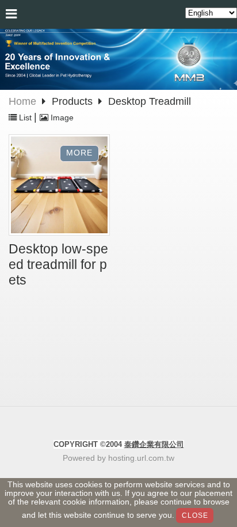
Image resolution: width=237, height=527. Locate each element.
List (25, 117)
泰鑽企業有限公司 (154, 444)
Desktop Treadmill (149, 101)
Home (22, 101)
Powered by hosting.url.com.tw (118, 458)
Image (61, 117)
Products (73, 101)
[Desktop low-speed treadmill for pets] (59, 186)
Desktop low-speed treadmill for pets (58, 264)
